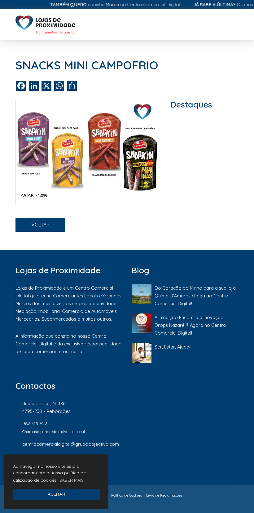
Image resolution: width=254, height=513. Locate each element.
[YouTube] (119, 464)
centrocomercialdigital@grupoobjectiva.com (70, 444)
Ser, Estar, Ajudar (173, 347)
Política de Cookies (126, 495)
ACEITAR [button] (56, 494)
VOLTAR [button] (40, 224)
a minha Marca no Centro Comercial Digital (110, 4)
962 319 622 (34, 424)
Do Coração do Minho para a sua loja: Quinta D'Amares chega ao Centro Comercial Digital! (196, 295)
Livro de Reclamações (164, 495)
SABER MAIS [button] (71, 480)
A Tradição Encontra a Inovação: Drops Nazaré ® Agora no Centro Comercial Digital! (190, 325)
